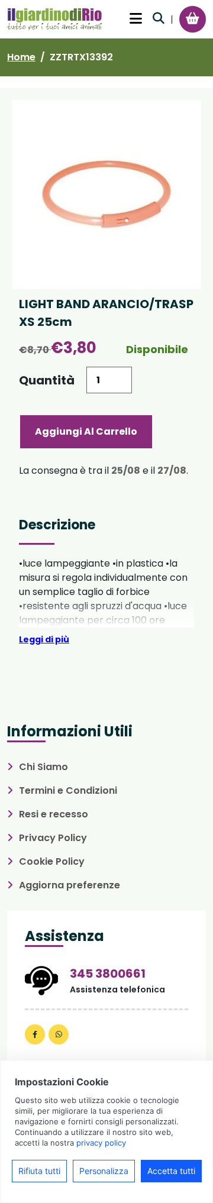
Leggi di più (44, 639)
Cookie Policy (52, 861)
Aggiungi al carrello (86, 431)
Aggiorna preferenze (69, 885)
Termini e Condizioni (68, 790)
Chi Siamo (43, 767)
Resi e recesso (53, 814)
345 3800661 (108, 973)
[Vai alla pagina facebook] (35, 1034)
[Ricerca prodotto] (158, 18)
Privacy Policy (53, 838)
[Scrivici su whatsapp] (59, 1034)
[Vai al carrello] (192, 18)
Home (21, 57)
